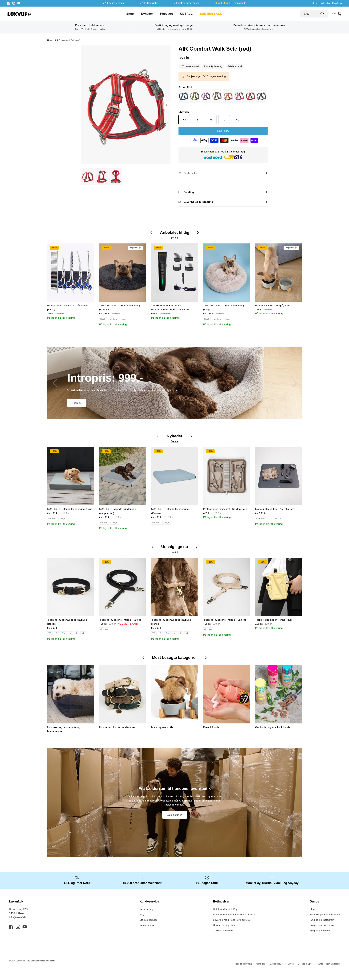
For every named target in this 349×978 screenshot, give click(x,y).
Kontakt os (337, 3)
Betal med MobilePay (225, 909)
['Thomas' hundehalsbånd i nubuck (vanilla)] (174, 587)
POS (28, 961)
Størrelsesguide (148, 919)
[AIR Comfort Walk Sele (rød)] (250, 97)
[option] (126, 104)
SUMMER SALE (211, 13)
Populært (166, 13)
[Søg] (322, 14)
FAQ (142, 914)
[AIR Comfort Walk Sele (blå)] (184, 97)
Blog (312, 909)
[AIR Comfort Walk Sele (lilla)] (206, 97)
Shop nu (76, 402)
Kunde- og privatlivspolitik (329, 964)
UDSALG (186, 13)
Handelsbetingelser (224, 925)
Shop (130, 13)
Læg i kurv (223, 130)
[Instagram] (13, 3)
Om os (291, 964)
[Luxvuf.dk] (19, 14)
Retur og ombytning (321, 3)
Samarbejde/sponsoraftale (325, 914)
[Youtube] (18, 3)
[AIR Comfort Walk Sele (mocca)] (217, 97)
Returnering (146, 909)
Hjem (49, 40)
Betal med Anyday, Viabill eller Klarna (234, 914)
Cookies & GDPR (305, 964)
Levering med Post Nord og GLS (231, 919)
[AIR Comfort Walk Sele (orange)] (228, 97)
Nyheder (147, 13)
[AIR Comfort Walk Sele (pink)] (239, 97)
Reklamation (146, 925)
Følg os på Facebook (322, 925)
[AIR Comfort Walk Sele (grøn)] (195, 97)
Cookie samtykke (223, 930)
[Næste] (167, 105)
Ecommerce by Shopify (44, 961)
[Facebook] (8, 3)
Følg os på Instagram (322, 919)
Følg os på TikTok (320, 930)
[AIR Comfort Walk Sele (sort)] (261, 97)
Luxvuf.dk (20, 961)
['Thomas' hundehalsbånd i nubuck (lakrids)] (70, 587)
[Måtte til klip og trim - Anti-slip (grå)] (278, 476)
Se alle (174, 237)
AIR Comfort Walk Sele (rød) (67, 40)
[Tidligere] (54, 383)
